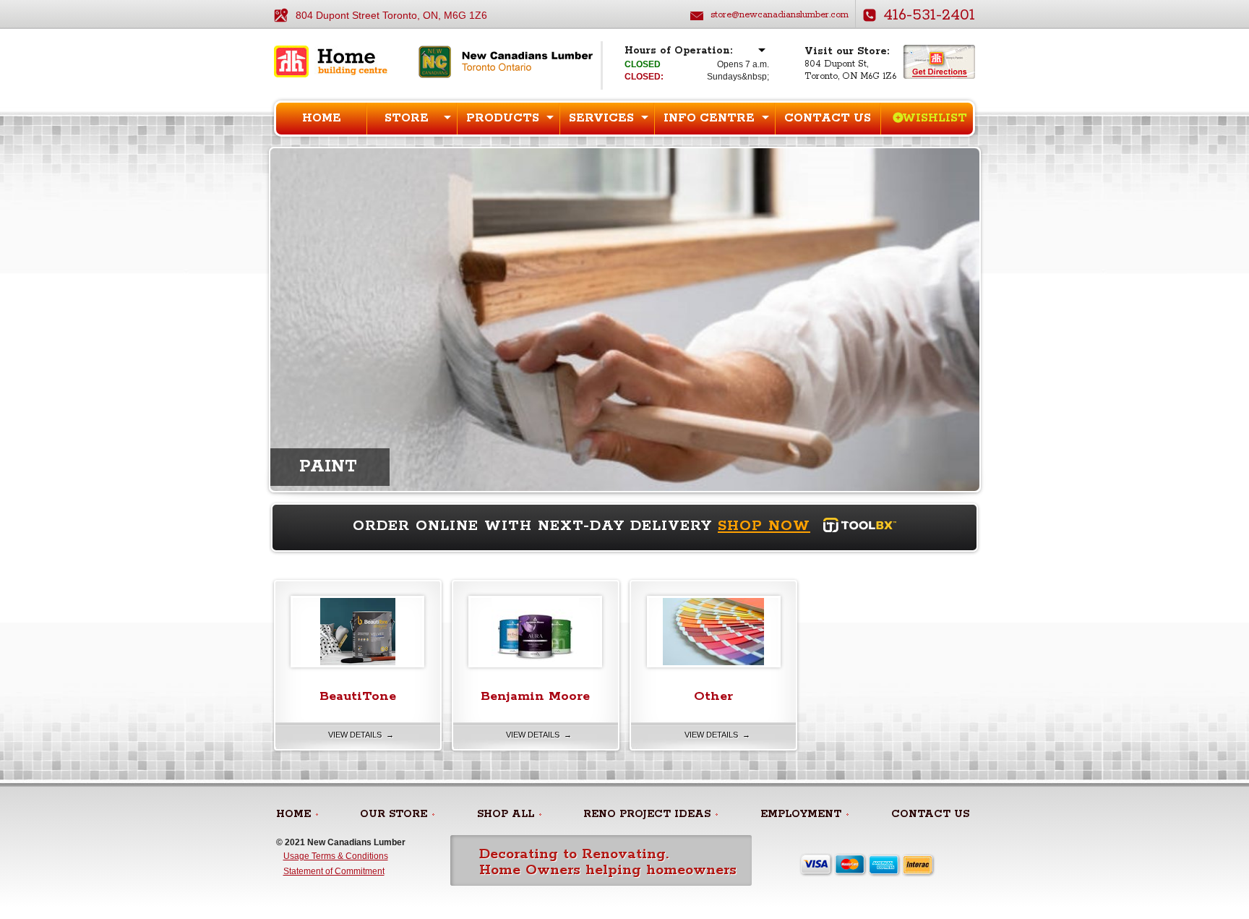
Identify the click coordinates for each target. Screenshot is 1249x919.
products (502, 118)
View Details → (361, 734)
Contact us (827, 118)
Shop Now (764, 526)
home (293, 814)
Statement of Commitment (334, 871)
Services (601, 118)
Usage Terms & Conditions (335, 856)
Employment (800, 814)
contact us (930, 814)
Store (407, 118)
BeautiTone (357, 696)
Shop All (505, 814)
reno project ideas (647, 814)
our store (393, 814)
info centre (709, 118)
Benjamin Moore (535, 696)
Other (713, 696)
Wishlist (934, 118)
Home (321, 118)
